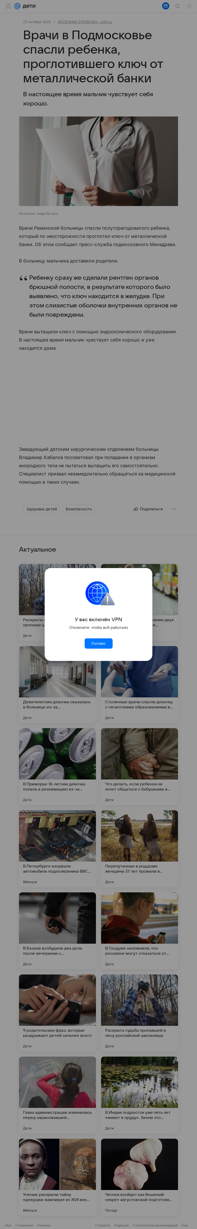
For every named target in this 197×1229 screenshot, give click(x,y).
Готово (98, 643)
